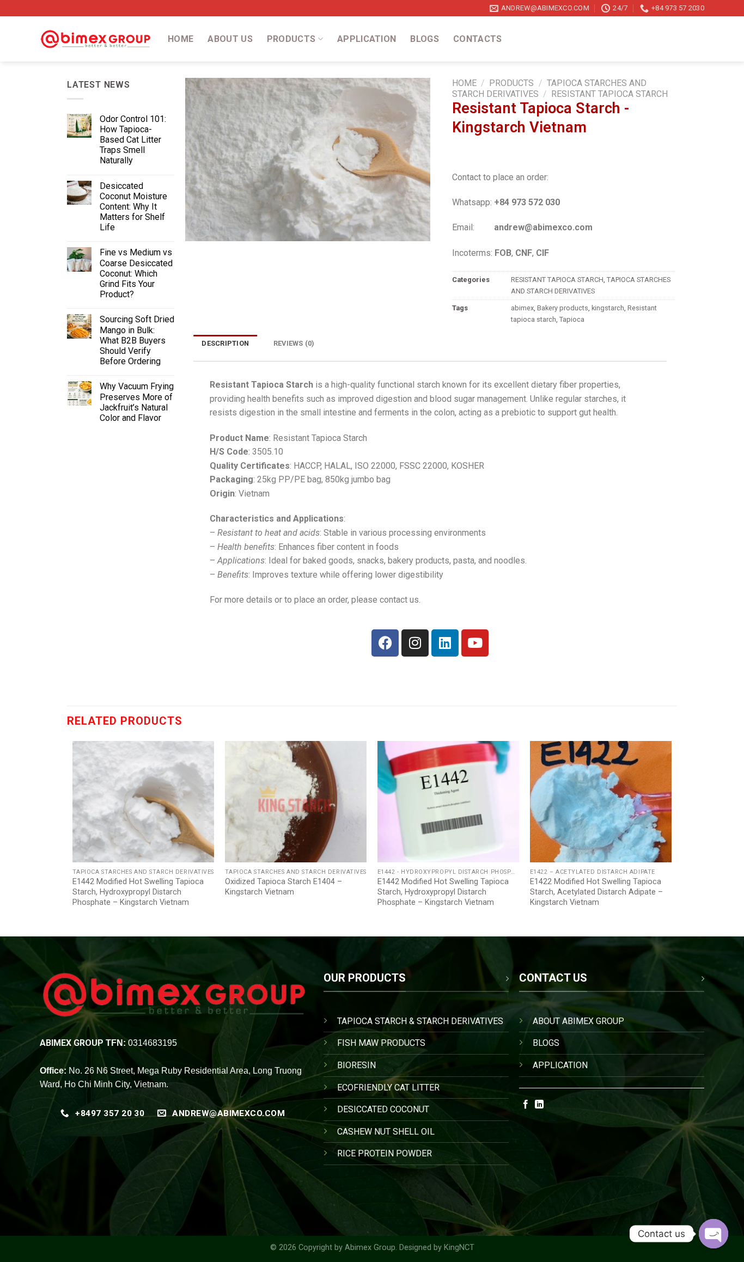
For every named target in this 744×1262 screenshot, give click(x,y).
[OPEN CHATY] (713, 1233)
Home (180, 39)
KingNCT (459, 1247)
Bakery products (562, 308)
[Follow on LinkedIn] (539, 1105)
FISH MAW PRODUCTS (381, 1043)
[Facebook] (385, 643)
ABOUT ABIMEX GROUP (578, 1021)
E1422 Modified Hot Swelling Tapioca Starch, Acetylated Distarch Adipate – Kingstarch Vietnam (596, 891)
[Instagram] (415, 643)
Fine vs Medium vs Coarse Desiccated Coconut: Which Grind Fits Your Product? (136, 273)
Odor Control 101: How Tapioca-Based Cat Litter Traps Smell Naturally (133, 140)
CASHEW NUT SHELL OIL (386, 1131)
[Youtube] (475, 643)
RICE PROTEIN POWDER (384, 1153)
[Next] (671, 835)
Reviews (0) (294, 343)
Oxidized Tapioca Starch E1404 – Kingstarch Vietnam (283, 887)
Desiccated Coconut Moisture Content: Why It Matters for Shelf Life (133, 207)
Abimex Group (370, 1247)
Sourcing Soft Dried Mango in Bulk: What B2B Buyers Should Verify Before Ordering (137, 340)
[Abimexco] (95, 39)
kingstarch (607, 308)
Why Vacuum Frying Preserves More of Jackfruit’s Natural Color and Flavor (137, 402)
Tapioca (571, 319)
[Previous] (73, 835)
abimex (522, 308)
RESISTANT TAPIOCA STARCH (609, 94)
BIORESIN (356, 1065)
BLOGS (546, 1043)
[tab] (225, 344)
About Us (230, 39)
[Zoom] (199, 227)
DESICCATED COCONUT (383, 1109)
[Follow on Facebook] (525, 1105)
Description (225, 343)
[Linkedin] (445, 643)
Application (367, 39)
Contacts (477, 39)
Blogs (424, 39)
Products (291, 39)
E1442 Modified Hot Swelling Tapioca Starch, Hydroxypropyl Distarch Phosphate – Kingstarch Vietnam (138, 891)
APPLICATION (560, 1065)
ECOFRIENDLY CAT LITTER (388, 1087)
